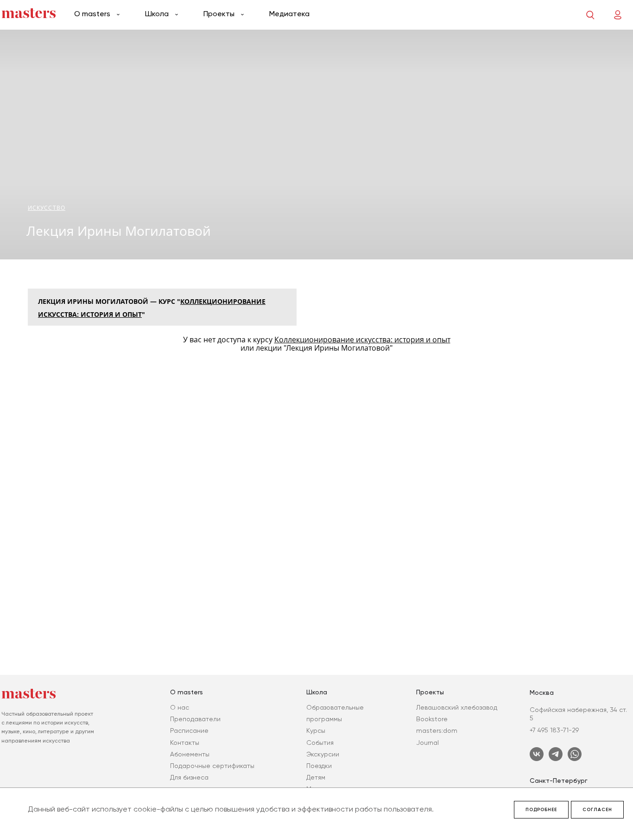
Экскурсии (322, 754)
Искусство (46, 208)
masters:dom (436, 730)
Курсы (315, 730)
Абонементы (189, 754)
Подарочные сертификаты (212, 765)
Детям (315, 777)
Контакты (184, 742)
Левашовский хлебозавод (456, 707)
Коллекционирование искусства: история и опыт (362, 339)
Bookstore (432, 719)
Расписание (189, 730)
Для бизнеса (189, 777)
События (320, 742)
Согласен (597, 809)
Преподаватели (195, 719)
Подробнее (541, 809)
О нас (179, 707)
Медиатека (289, 13)
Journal (427, 742)
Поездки (319, 765)
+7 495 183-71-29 (554, 730)
